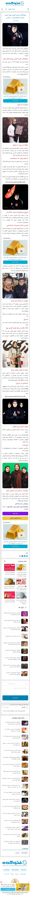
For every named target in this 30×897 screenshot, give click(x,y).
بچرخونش (8, 889)
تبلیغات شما (24, 853)
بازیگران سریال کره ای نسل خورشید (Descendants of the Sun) (12, 643)
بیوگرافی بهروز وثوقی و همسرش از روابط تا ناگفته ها (11, 758)
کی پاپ (17, 853)
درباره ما (17, 874)
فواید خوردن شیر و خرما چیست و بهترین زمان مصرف (12, 751)
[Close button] (29, 882)
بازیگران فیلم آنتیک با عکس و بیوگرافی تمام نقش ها (13, 673)
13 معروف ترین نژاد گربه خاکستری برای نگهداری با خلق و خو (12, 842)
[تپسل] (4, 77)
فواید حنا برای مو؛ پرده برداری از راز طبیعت (11, 835)
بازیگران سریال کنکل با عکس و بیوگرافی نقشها (13, 651)
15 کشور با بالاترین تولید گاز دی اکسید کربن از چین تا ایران (12, 828)
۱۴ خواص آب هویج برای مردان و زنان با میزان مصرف (11, 765)
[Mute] (20, 889)
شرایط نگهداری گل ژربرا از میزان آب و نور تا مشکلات (11, 807)
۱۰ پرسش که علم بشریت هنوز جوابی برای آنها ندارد (11, 800)
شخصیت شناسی (15, 870)
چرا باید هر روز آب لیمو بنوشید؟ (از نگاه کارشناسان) (11, 737)
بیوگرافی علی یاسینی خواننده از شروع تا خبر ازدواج (12, 730)
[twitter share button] (27, 556)
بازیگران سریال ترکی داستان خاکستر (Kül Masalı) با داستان (12, 666)
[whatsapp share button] (20, 556)
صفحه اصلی (16, 21)
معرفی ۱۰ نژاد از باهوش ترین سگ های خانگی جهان (12, 793)
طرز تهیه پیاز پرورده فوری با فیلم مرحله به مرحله (12, 621)
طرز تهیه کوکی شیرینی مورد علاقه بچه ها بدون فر (11, 772)
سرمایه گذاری (15, 101)
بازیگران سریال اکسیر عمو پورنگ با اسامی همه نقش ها (12, 614)
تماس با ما (6, 874)
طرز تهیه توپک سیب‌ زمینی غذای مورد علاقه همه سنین (11, 779)
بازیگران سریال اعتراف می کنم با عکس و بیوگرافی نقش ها (13, 658)
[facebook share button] (25, 556)
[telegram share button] (22, 556)
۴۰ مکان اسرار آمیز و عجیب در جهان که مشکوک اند (11, 744)
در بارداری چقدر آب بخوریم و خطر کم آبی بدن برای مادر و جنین (11, 786)
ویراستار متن (6, 870)
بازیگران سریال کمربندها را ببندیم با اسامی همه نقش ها (12, 628)
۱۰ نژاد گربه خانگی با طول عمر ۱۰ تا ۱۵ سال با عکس (11, 814)
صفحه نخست (23, 874)
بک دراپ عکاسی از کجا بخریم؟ (13, 636)
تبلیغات (12, 874)
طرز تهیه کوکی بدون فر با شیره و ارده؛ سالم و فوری (12, 821)
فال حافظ (23, 870)
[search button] (2, 9)
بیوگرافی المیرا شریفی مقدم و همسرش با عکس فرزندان (12, 723)
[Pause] (17, 889)
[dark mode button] (5, 9)
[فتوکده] (15, 3)
